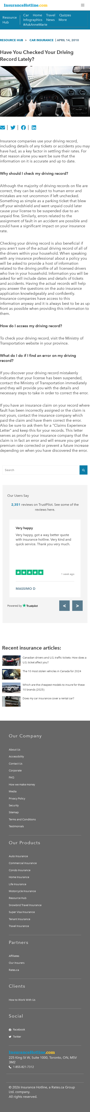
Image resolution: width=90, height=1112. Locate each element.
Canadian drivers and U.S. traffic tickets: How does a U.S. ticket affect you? (54, 660)
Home (37, 15)
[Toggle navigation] (83, 5)
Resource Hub (11, 40)
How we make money (22, 784)
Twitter (17, 1036)
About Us (14, 749)
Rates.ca (14, 970)
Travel (50, 15)
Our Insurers (16, 962)
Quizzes (65, 15)
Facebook (19, 1029)
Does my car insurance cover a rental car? (48, 698)
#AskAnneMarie (35, 25)
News (50, 20)
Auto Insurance (18, 856)
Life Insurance (17, 884)
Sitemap (14, 812)
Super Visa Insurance (22, 912)
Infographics (32, 20)
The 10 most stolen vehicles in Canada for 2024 (52, 671)
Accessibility (16, 756)
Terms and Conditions (22, 819)
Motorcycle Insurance (22, 891)
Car (26, 15)
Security (14, 805)
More (63, 20)
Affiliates (14, 956)
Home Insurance (19, 877)
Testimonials (16, 826)
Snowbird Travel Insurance (25, 905)
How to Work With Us (22, 999)
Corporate (15, 770)
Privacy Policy (17, 798)
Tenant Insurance (19, 919)
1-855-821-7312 (23, 1067)
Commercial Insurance (23, 863)
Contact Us (15, 763)
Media (13, 791)
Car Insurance (42, 40)
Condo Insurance (19, 870)
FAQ (11, 777)
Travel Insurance (19, 926)
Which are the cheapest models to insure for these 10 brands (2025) (54, 687)
